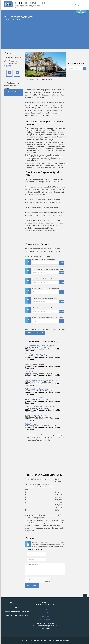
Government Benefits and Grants (17, 611)
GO (85, 68)
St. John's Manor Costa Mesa (35, 415)
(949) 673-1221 (9, 66)
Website (9, 75)
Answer (61, 262)
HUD (17, 608)
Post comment (32, 585)
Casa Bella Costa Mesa (33, 363)
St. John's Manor (31, 424)
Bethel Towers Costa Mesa (35, 354)
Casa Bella (29, 372)
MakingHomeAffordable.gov (17, 615)
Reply (63, 542)
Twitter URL (17, 75)
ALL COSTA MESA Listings (13, 92)
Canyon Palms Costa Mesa (35, 398)
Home (67, 5)
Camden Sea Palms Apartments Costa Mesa (41, 380)
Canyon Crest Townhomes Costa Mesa (39, 406)
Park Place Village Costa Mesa (36, 389)
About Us (45, 613)
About (83, 5)
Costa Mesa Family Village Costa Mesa (39, 345)
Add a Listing (75, 5)
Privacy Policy (45, 616)
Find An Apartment (81, 11)
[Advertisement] (45, 37)
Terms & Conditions (45, 620)
